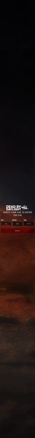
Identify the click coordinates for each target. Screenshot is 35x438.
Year (25, 220)
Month (14, 220)
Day (2, 220)
